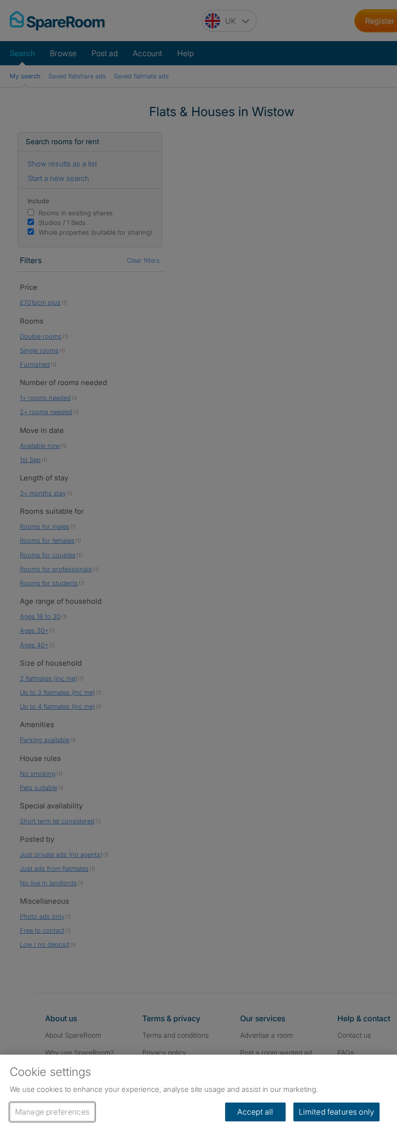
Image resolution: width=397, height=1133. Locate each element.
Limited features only (336, 1112)
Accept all (255, 1112)
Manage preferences (52, 1112)
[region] (198, 1094)
